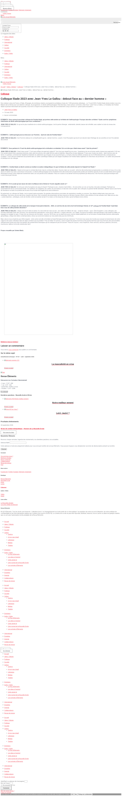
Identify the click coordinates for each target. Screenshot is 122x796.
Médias (10, 543)
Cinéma (10, 534)
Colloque (20, 87)
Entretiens (7, 51)
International (8, 42)
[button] (61, 58)
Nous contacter (6, 460)
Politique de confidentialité (85, 794)
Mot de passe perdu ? (7, 791)
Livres (2, 484)
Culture (6, 45)
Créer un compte (6, 792)
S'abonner (4, 487)
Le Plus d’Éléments (14, 554)
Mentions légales (6, 458)
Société (6, 48)
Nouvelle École (5, 480)
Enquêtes (7, 572)
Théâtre (10, 545)
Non (76, 794)
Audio (2, 496)
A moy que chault (13, 537)
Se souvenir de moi (9, 785)
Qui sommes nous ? (7, 456)
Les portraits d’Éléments (15, 565)
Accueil (3, 87)
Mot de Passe (5, 783)
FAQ (2, 465)
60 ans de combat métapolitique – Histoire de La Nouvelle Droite (22, 429)
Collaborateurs (5, 461)
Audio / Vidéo (8, 53)
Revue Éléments (6, 479)
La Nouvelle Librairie (7, 503)
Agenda (6, 575)
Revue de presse (6, 463)
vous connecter (13, 350)
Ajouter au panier (8, 368)
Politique (7, 39)
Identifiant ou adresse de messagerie (12, 781)
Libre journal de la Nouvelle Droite (18, 563)
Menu (2, 15)
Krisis (2, 482)
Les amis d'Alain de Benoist (9, 505)
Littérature (11, 540)
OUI (72, 794)
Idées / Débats (9, 37)
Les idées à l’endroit (14, 557)
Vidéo (2, 494)
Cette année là (12, 560)
